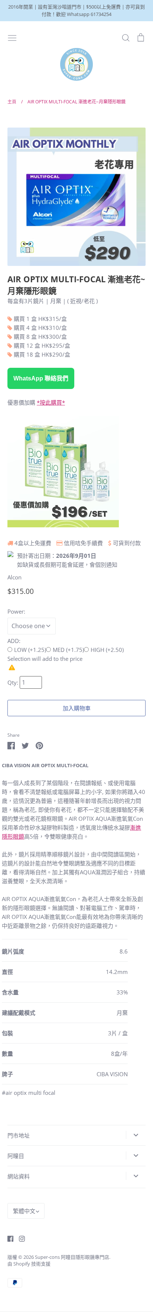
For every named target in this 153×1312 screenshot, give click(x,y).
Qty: (13, 682)
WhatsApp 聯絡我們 (40, 378)
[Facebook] (7, 1238)
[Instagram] (19, 1238)
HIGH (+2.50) (107, 649)
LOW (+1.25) (30, 649)
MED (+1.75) (68, 649)
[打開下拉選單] (136, 1135)
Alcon (14, 577)
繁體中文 (24, 1211)
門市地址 (18, 1135)
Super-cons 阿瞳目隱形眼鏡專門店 (72, 1257)
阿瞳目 (15, 1156)
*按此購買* (51, 402)
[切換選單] (12, 37)
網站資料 (18, 1176)
